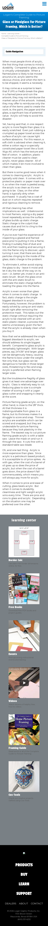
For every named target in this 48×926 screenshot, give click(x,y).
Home (3, 33)
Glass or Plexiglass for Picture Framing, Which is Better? (22, 38)
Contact (37, 903)
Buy (24, 874)
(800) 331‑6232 (24, 919)
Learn (24, 884)
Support (24, 893)
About (23, 903)
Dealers (10, 903)
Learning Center (13, 33)
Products (24, 865)
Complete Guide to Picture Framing (14, 36)
